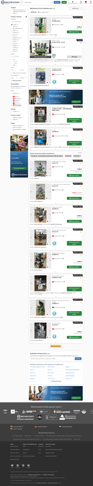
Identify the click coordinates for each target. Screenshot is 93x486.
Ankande (16, 119)
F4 (16, 63)
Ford (15, 43)
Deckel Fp (68, 156)
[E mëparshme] (31, 25)
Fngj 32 (67, 367)
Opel (15, 36)
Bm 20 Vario (51, 367)
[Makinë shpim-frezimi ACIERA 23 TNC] (40, 283)
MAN (15, 30)
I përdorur (16, 111)
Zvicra (17, 96)
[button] (90, 2)
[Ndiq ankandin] (81, 43)
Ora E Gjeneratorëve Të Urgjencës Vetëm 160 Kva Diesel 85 (57, 439)
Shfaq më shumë (56, 381)
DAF (15, 41)
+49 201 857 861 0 (42, 427)
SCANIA (15, 47)
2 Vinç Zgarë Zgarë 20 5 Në (37, 367)
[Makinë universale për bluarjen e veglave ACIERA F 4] (40, 308)
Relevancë (76, 8)
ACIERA (15, 24)
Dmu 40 (50, 375)
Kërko (58, 2)
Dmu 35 (50, 370)
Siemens (16, 32)
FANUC (15, 51)
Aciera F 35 (33, 375)
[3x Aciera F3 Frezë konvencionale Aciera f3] (40, 192)
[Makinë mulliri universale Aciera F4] (40, 169)
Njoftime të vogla (18, 117)
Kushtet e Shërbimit (52, 483)
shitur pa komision (19, 168)
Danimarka (18, 98)
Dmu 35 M (50, 373)
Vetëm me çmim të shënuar (19, 73)
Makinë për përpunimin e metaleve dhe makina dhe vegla (19, 11)
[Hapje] (56, 37)
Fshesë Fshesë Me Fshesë (72, 370)
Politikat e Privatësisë (41, 483)
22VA (15, 65)
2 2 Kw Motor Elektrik (17, 435)
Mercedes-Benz (18, 28)
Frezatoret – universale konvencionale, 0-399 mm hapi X (46, 156)
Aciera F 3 (32, 373)
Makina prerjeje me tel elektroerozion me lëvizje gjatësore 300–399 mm (63, 435)
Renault (16, 39)
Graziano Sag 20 (70, 375)
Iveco (15, 34)
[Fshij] (52, 2)
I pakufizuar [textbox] (15, 93)
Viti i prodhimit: (15, 75)
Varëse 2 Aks (77, 439)
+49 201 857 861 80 (67, 427)
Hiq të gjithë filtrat (44, 12)
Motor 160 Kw (28, 435)
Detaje (75, 57)
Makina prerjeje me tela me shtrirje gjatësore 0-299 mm (26, 439)
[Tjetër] (49, 25)
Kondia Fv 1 (69, 378)
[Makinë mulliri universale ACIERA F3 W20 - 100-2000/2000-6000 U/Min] (40, 114)
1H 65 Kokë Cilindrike (39, 435)
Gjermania (18, 104)
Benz (15, 26)
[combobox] (19, 93)
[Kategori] (21, 2)
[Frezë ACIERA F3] (40, 137)
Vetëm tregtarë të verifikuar (19, 130)
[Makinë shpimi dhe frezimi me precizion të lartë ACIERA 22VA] (40, 25)
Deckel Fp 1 (77, 156)
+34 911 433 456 (17, 429)
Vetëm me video (17, 127)
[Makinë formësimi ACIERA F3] (40, 214)
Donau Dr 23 (51, 378)
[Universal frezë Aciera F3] (40, 331)
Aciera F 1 (32, 370)
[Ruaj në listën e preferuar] (81, 20)
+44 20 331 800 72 (18, 427)
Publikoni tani (76, 102)
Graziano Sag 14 (70, 373)
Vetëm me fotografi (18, 125)
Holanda (17, 100)
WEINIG (15, 45)
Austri (17, 102)
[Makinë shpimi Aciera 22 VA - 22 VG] (40, 48)
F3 (16, 61)
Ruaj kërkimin (56, 346)
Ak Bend (32, 378)
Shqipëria (16, 88)
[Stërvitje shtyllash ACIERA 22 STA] (40, 76)
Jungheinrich (17, 38)
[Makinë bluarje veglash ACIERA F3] (40, 260)
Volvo (15, 49)
